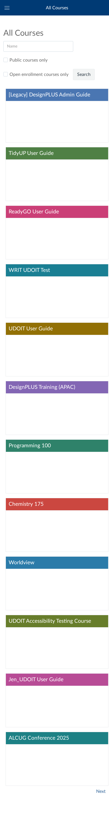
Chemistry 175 (26, 504)
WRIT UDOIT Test (29, 270)
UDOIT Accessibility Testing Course (50, 621)
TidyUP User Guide (31, 153)
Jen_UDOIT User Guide (36, 679)
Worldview (21, 562)
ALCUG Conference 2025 (39, 738)
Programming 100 (30, 445)
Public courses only (29, 60)
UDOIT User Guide (31, 328)
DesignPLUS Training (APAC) (42, 387)
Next (101, 791)
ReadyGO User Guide (34, 212)
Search (84, 74)
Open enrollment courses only (39, 74)
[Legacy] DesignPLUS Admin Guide (49, 95)
